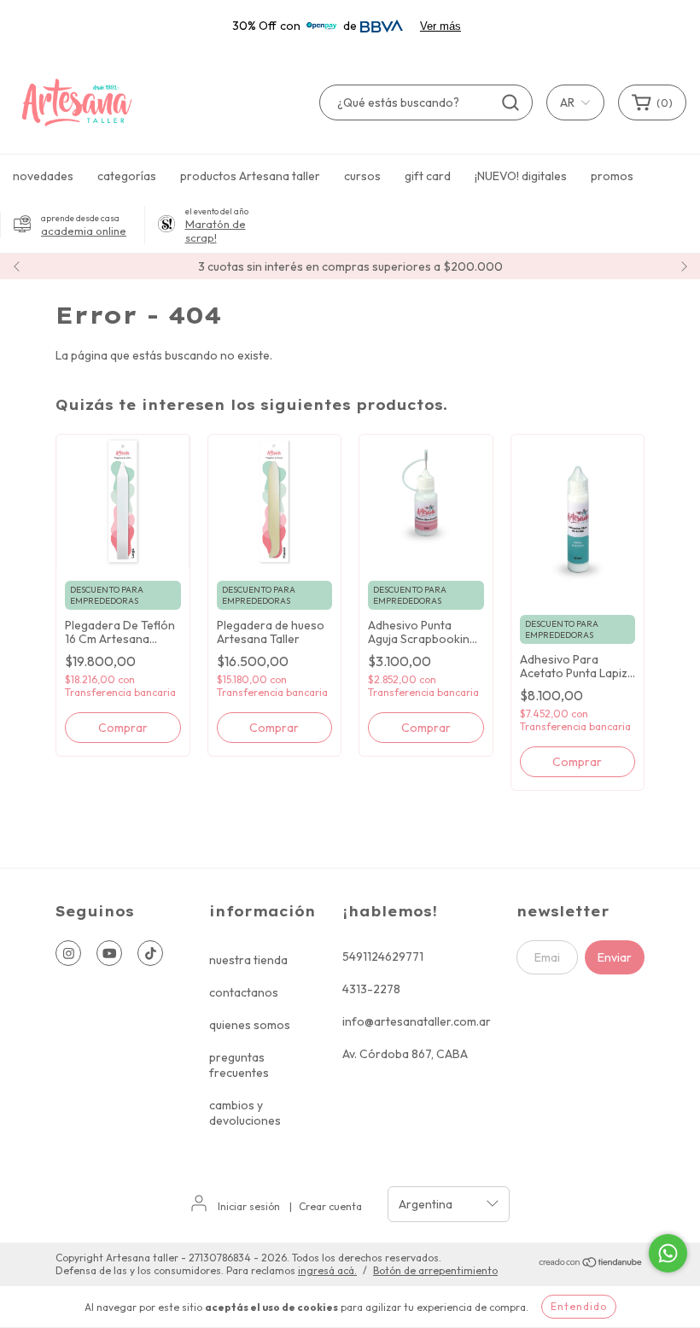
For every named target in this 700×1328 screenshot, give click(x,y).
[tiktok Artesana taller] (150, 953)
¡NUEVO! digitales (521, 176)
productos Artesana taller (250, 176)
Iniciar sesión (249, 1206)
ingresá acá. (327, 1270)
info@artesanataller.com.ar (416, 1021)
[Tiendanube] (591, 1264)
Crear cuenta (330, 1206)
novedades (43, 176)
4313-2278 (371, 989)
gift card (428, 176)
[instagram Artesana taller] (68, 953)
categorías (126, 176)
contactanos (243, 992)
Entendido (579, 1306)
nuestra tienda (248, 960)
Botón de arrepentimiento (435, 1270)
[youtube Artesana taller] (109, 953)
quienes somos (249, 1025)
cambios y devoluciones (245, 1112)
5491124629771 (382, 956)
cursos (362, 176)
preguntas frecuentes (239, 1065)
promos (612, 176)
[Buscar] (510, 102)
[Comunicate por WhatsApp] (668, 1253)
